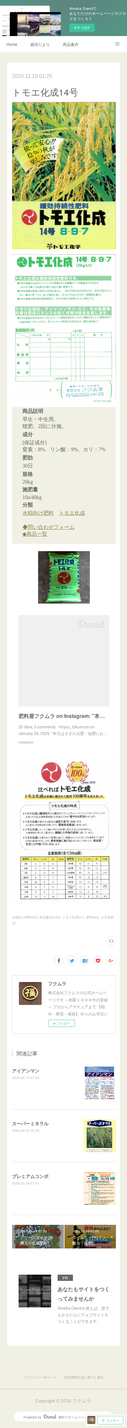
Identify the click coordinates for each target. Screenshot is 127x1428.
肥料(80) (92, 917)
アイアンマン (25, 1070)
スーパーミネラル (30, 1123)
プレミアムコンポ (30, 1176)
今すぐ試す (82, 27)
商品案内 (70, 44)
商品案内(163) (49, 917)
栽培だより (40, 44)
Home (12, 44)
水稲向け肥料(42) (24, 917)
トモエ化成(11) (73, 917)
